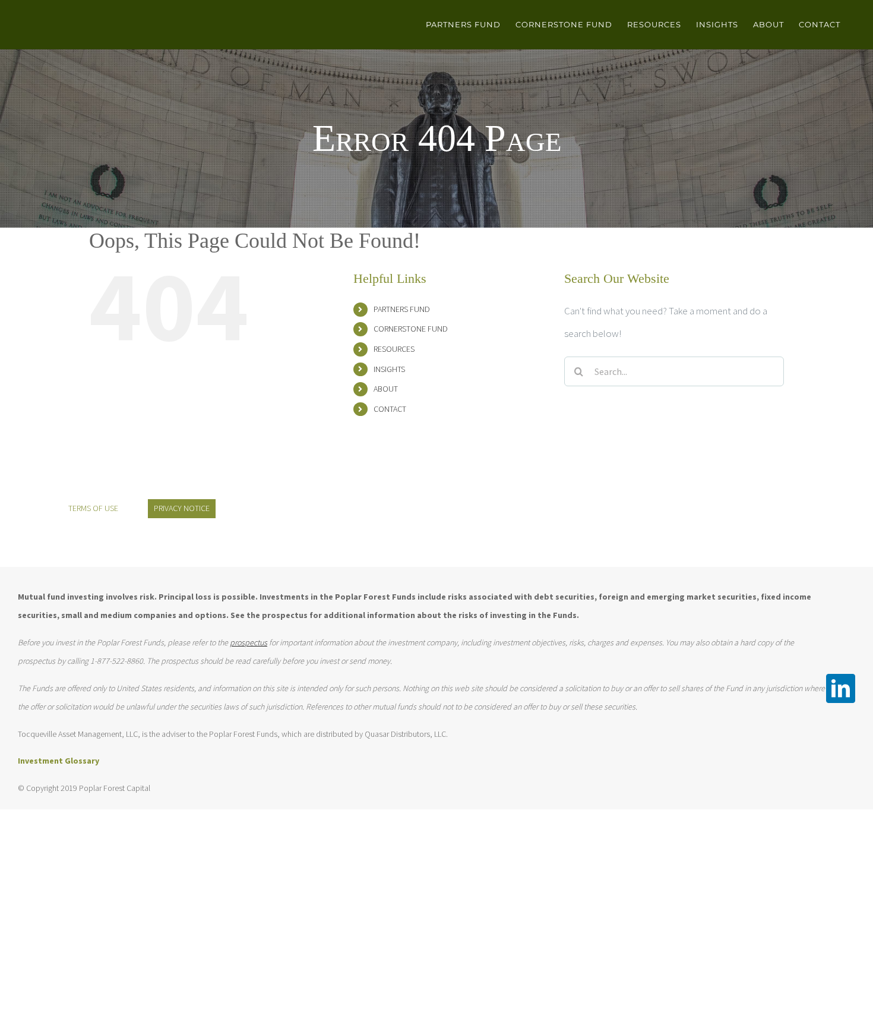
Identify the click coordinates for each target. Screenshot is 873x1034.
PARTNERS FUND (402, 309)
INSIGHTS (389, 369)
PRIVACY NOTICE (182, 508)
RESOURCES (394, 348)
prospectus (248, 642)
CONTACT (390, 408)
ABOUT (386, 388)
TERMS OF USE (93, 508)
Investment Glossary (58, 760)
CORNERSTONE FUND (411, 328)
